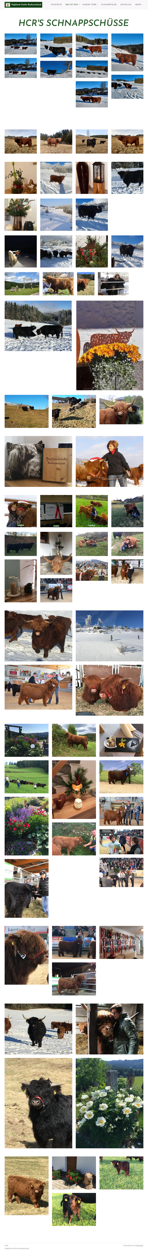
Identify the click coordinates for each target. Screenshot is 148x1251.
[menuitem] (57, 5)
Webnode (139, 1246)
